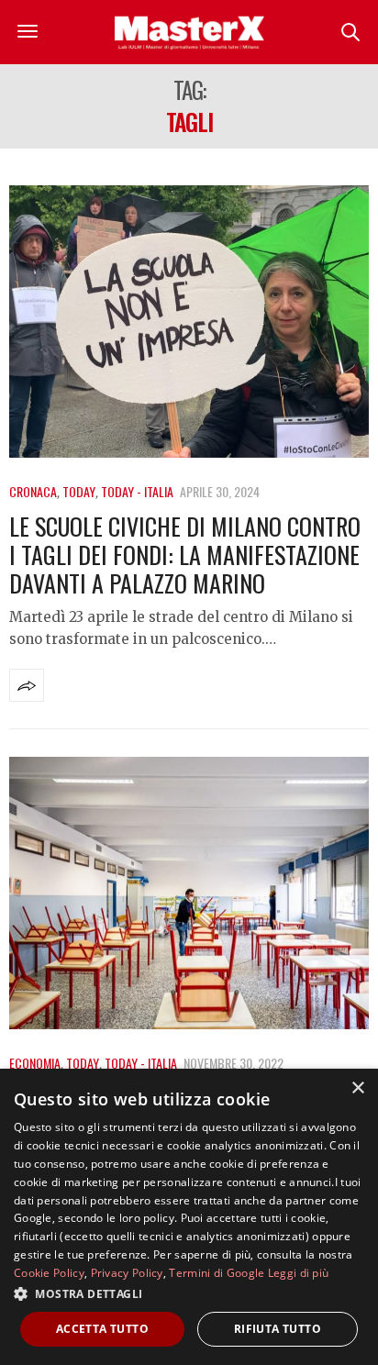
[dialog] (189, 1217)
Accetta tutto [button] (102, 1329)
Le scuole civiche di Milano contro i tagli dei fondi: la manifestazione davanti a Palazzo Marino (185, 554)
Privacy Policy (127, 1273)
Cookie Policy (49, 1273)
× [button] (357, 1088)
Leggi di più (298, 1273)
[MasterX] (189, 32)
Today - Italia (137, 491)
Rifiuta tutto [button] (277, 1329)
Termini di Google (216, 1273)
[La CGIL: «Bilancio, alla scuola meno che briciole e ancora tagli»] (189, 893)
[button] (189, 1293)
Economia (35, 1062)
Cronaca (33, 491)
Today (78, 491)
